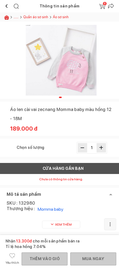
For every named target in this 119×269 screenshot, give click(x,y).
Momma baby (50, 209)
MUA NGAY (93, 259)
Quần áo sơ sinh (35, 17)
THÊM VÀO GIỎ (45, 259)
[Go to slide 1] (60, 97)
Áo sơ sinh (61, 17)
